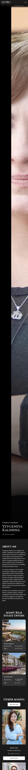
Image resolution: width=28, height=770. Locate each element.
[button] (12, 639)
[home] (7, 2)
